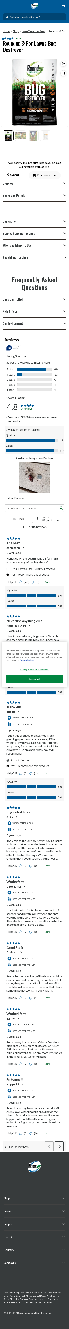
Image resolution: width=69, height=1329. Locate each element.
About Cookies (17, 1295)
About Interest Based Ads (38, 1295)
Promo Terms (10, 1302)
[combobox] (34, 16)
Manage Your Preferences (34, 669)
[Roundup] (34, 5)
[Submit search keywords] (6, 16)
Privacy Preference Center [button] (33, 1292)
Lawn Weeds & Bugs (33, 31)
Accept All (34, 679)
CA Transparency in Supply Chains (35, 1302)
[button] (63, 5)
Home (6, 31)
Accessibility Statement (46, 1299)
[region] (34, 664)
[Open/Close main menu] (6, 5)
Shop (16, 31)
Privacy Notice (11, 1292)
